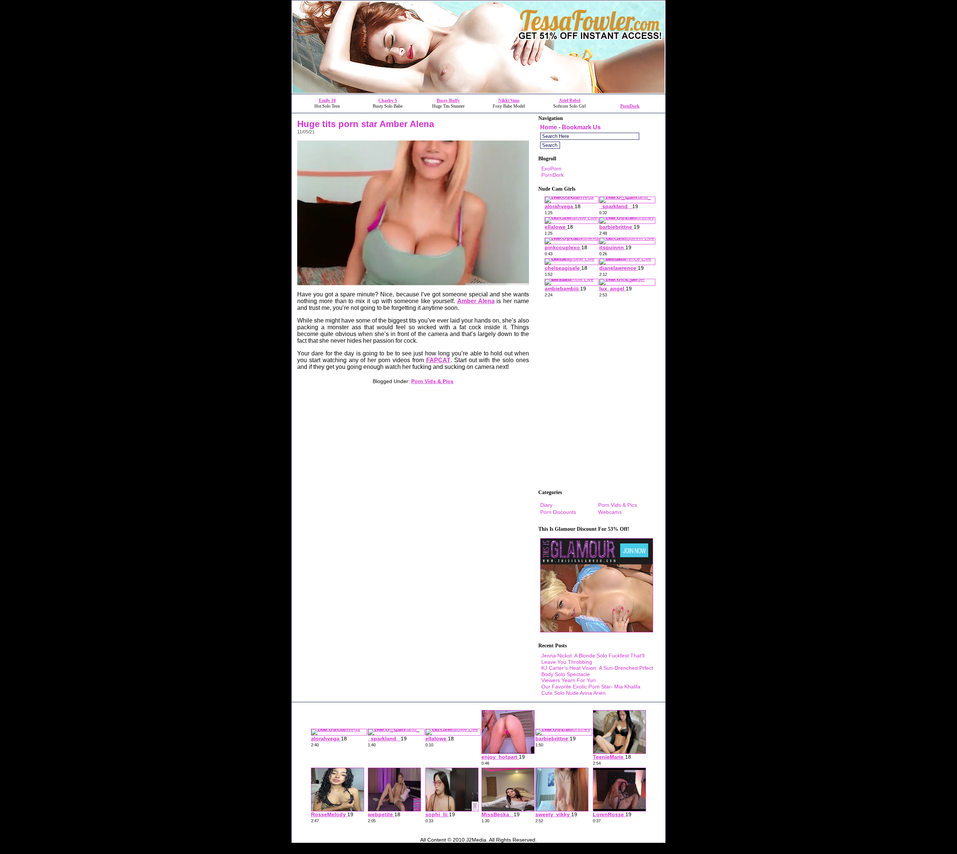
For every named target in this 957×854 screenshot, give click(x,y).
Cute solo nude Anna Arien (573, 693)
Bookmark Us (581, 127)
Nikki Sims (509, 100)
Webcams (610, 512)
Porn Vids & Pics (432, 381)
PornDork (630, 106)
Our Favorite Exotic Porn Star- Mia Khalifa (590, 687)
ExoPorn (551, 169)
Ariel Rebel (569, 100)
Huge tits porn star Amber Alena (365, 124)
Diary (546, 505)
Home (548, 127)
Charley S (387, 100)
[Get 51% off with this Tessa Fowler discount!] (478, 92)
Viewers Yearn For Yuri (568, 680)
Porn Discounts (558, 512)
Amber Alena (476, 301)
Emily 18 (327, 100)
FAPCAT (438, 360)
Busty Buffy (448, 100)
